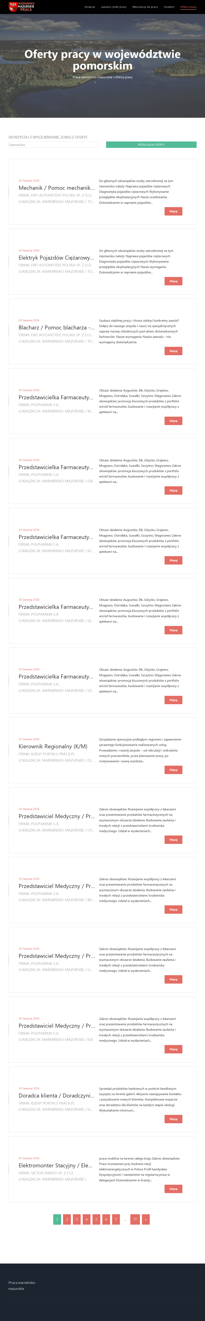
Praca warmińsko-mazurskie (92, 77)
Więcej (173, 211)
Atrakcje (89, 7)
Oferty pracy (188, 7)
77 (135, 1219)
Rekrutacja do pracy (145, 7)
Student (169, 7)
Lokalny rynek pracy (114, 7)
